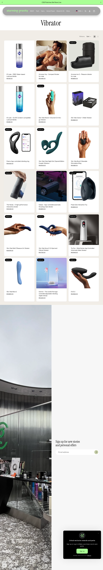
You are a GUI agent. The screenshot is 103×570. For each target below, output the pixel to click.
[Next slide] (101, 2)
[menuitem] (68, 11)
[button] (89, 36)
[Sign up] (96, 452)
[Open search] (85, 11)
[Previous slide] (2, 2)
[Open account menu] (89, 11)
